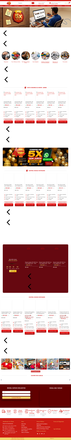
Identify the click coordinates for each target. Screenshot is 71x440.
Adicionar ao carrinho (13, 119)
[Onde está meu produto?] (50, 3)
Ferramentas (51, 61)
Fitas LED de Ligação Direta (12, 62)
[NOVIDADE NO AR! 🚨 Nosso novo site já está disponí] (29, 364)
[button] (2, 5)
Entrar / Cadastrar (42, 2)
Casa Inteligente (22, 61)
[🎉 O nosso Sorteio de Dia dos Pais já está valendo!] (52, 364)
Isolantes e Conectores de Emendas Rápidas (32, 62)
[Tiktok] (44, 434)
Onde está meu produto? (55, 2)
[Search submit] (33, 3)
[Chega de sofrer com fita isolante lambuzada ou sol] (6, 364)
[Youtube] (42, 434)
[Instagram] (40, 434)
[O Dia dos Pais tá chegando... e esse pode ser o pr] (64, 364)
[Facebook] (37, 434)
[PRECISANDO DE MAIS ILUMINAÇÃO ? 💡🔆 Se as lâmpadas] (18, 364)
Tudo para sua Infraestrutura (41, 62)
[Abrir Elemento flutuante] (67, 437)
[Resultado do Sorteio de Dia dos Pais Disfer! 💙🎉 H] (41, 364)
